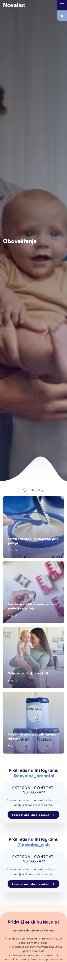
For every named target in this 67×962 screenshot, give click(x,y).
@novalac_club (33, 844)
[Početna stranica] (14, 5)
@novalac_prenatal (33, 775)
